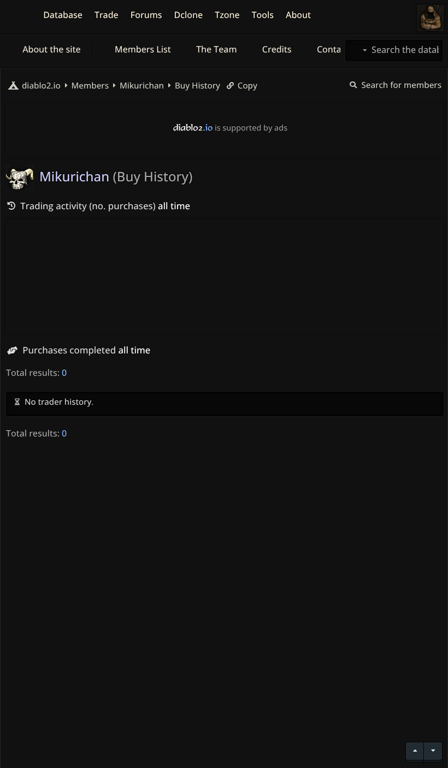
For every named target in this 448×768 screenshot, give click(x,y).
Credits (276, 49)
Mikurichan (140, 85)
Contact (332, 49)
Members (89, 85)
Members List (142, 49)
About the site (50, 49)
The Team (215, 49)
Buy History (196, 85)
